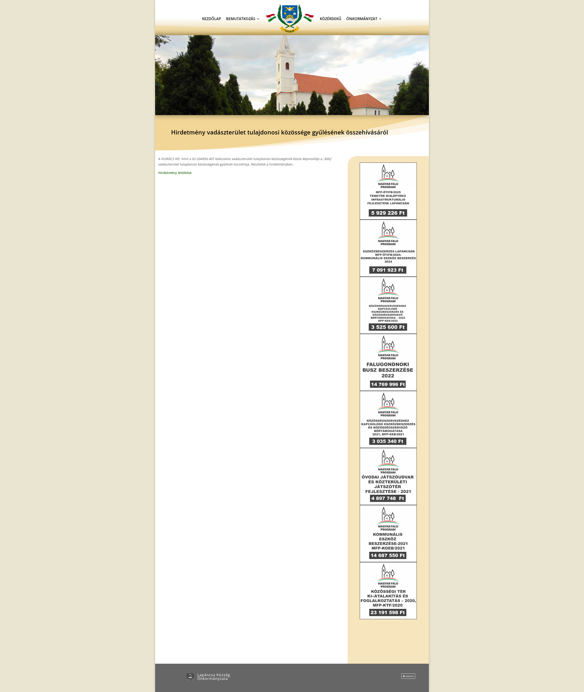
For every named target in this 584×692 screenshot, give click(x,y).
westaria (410, 676)
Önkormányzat (361, 18)
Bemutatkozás (240, 18)
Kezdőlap (211, 18)
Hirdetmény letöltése (175, 173)
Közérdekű (330, 18)
